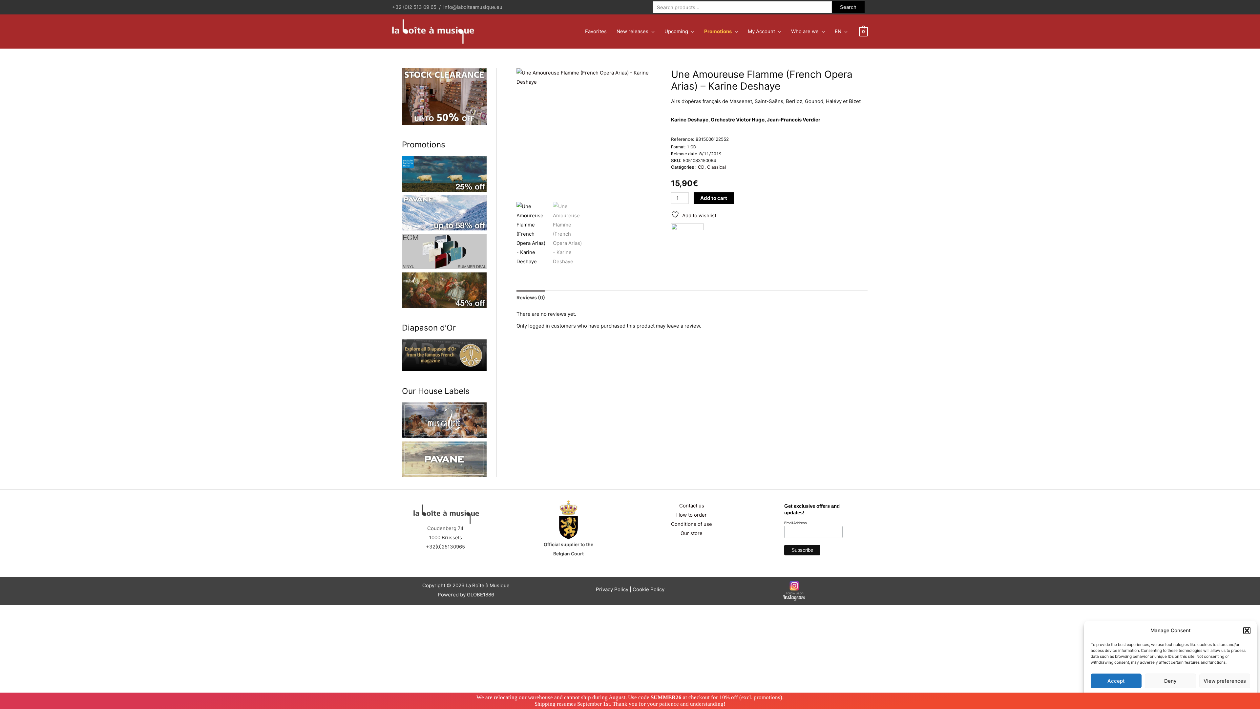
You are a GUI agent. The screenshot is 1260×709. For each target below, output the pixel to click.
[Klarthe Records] (687, 240)
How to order (691, 515)
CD (701, 167)
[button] (1247, 630)
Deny (1170, 681)
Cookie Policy (648, 589)
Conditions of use (691, 524)
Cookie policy (1153, 696)
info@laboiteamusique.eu (472, 7)
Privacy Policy (1183, 696)
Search (848, 7)
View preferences (1225, 681)
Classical (716, 167)
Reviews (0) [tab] (530, 297)
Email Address (795, 523)
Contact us (691, 506)
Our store (692, 533)
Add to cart (713, 198)
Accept (1116, 681)
